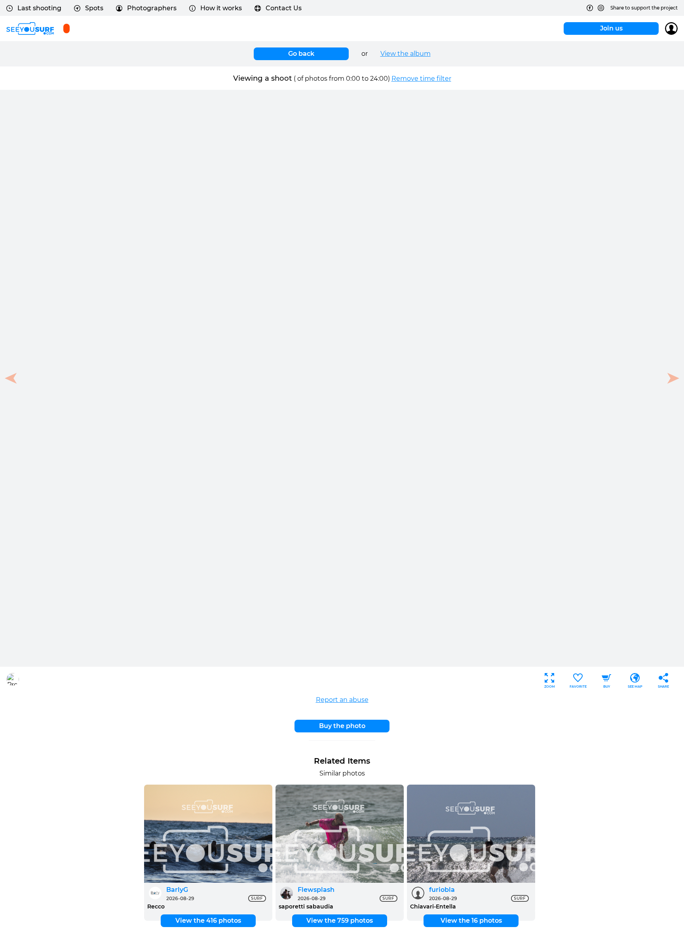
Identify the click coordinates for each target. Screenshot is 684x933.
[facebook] (590, 8)
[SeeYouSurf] (30, 28)
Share (663, 686)
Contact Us (284, 8)
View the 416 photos (208, 920)
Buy (606, 686)
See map (635, 686)
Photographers (152, 8)
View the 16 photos (471, 920)
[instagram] (601, 8)
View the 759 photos (339, 920)
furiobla (442, 889)
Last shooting (39, 8)
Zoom (549, 686)
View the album (405, 53)
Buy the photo (342, 726)
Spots (94, 8)
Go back (301, 53)
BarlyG (177, 889)
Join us (611, 28)
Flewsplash (316, 889)
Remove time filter (421, 78)
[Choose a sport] (66, 28)
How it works (221, 8)
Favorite (578, 686)
